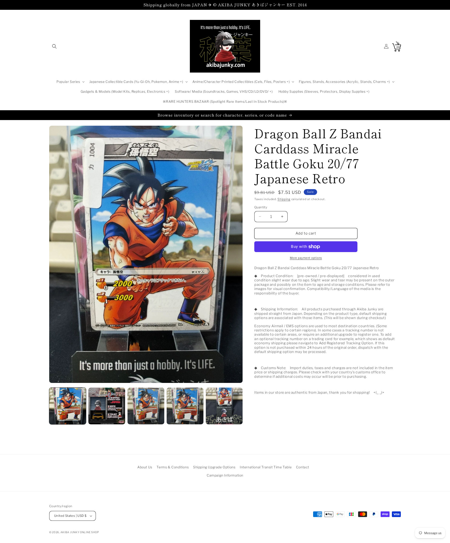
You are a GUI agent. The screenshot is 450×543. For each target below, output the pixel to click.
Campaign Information (225, 475)
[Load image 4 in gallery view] (185, 406)
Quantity (260, 207)
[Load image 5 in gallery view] (224, 406)
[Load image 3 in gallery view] (146, 406)
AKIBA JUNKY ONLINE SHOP (79, 532)
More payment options (306, 258)
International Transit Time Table (266, 467)
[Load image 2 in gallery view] (106, 406)
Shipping (284, 199)
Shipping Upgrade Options (214, 467)
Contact (302, 467)
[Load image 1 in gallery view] (67, 406)
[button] (54, 46)
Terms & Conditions (173, 467)
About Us (144, 467)
